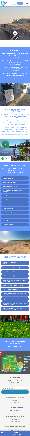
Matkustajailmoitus (8, 224)
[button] (20, 3)
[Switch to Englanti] (26, 3)
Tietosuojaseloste (15, 385)
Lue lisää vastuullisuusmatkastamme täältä (15, 134)
